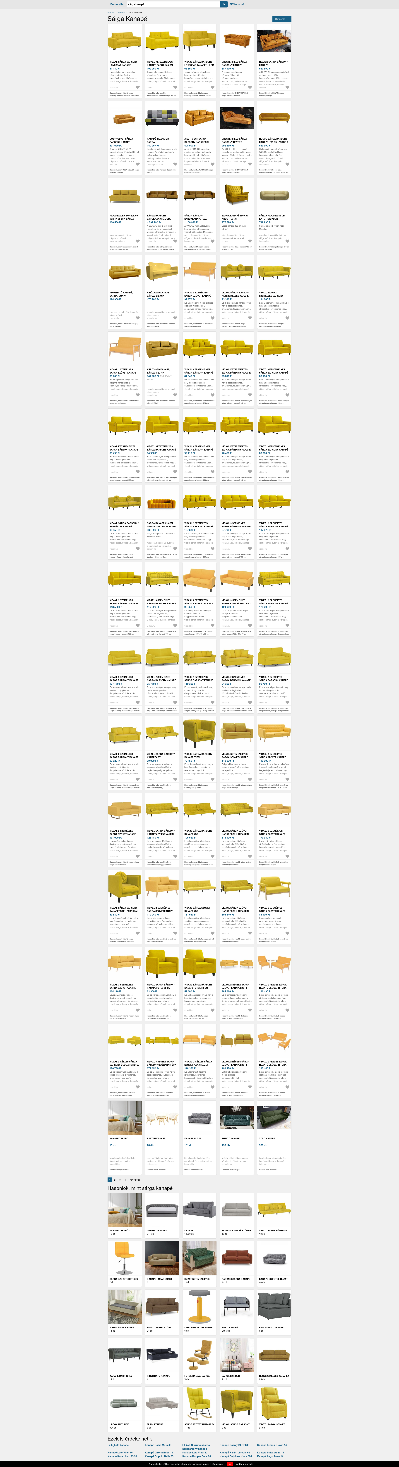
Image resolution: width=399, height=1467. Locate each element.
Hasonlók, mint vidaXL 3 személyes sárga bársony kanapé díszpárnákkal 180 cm (274, 634)
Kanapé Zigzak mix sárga (158, 140)
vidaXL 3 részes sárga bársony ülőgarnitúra (161, 1063)
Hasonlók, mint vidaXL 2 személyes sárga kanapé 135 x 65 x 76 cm (198, 632)
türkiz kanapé (231, 1138)
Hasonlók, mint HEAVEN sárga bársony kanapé (271, 94)
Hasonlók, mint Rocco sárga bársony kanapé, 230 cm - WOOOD (273, 171)
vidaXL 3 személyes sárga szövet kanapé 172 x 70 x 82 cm (272, 757)
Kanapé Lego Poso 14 (270, 1456)
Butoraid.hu (117, 4)
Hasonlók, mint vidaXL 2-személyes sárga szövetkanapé (124, 863)
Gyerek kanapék (157, 1230)
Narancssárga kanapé (236, 1278)
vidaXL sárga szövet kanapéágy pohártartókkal (197, 911)
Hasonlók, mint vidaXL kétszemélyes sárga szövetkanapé (237, 786)
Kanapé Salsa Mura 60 (158, 1445)
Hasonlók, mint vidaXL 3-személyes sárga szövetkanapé (273, 863)
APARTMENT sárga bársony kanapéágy (196, 140)
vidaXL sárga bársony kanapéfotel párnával (124, 909)
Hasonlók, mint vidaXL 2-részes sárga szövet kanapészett (235, 1017)
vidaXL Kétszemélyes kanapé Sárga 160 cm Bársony (160, 65)
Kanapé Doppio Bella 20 (196, 1456)
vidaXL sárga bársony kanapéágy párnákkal (161, 832)
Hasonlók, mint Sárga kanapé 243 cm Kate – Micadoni (274, 248)
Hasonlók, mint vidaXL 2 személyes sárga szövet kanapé (124, 401)
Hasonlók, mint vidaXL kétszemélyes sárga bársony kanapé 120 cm (199, 401)
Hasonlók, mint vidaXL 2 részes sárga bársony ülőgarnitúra (122, 1093)
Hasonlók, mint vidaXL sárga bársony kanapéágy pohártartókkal (198, 863)
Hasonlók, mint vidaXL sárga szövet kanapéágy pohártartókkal (199, 940)
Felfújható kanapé (118, 1445)
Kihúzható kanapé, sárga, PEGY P (158, 371)
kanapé (121, 12)
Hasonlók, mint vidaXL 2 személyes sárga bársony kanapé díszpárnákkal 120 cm (237, 710)
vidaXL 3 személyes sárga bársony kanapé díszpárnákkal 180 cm (273, 603)
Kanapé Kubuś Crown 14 (272, 1445)
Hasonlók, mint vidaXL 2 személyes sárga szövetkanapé (273, 940)
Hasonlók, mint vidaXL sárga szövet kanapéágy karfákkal (236, 863)
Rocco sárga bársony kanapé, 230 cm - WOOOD (273, 140)
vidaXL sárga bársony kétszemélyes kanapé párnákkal (236, 296)
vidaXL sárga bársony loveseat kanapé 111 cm (199, 63)
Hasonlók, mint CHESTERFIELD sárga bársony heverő (235, 171)
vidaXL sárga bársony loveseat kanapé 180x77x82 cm (123, 65)
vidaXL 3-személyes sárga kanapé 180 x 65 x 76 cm (236, 603)
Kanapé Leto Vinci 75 (120, 1452)
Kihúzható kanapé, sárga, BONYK (121, 294)
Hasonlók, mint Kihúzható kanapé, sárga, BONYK (124, 324)
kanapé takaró (119, 1138)
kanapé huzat (192, 1138)
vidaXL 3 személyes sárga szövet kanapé (197, 294)
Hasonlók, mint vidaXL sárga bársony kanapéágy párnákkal (159, 863)
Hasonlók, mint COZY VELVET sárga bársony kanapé (124, 171)
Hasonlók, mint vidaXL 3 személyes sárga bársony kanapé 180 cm (198, 555)
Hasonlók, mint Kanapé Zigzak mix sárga (161, 171)
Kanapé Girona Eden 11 (159, 1452)
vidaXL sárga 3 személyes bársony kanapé (271, 296)
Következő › (135, 1179)
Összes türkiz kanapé (230, 1169)
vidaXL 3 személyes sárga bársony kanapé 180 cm (198, 526)
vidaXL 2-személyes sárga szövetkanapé (123, 832)
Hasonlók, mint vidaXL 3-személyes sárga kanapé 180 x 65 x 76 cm (236, 632)
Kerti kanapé (230, 1327)
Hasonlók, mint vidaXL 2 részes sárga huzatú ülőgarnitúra (272, 1017)
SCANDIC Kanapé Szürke (236, 1230)
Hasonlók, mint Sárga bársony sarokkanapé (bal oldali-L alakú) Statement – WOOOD (197, 249)
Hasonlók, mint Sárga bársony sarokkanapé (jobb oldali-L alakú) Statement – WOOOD (160, 249)
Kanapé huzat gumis (159, 1278)
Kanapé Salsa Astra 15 (270, 1452)
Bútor (111, 12)
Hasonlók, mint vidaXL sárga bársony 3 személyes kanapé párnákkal (121, 557)
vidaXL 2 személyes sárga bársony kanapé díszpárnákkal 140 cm (161, 680)
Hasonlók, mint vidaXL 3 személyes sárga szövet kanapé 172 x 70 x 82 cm (273, 787)
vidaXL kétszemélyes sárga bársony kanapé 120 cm (198, 372)
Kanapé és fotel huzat (273, 1278)
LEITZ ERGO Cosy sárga (198, 1327)
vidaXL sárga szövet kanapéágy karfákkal (236, 832)
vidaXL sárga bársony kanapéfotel (198, 755)
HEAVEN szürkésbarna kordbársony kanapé (196, 1446)
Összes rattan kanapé (156, 1169)
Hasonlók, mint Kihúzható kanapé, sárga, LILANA (161, 324)
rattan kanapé (156, 1138)
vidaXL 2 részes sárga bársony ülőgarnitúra (124, 1063)
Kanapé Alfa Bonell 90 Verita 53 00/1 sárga (124, 217)
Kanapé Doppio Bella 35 (159, 1456)
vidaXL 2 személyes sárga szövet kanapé (123, 371)
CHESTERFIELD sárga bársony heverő (234, 140)
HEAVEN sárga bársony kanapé (273, 63)
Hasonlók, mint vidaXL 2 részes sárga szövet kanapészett (235, 1093)
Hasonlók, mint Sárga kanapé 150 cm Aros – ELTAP (237, 248)
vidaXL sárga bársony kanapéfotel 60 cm (161, 986)
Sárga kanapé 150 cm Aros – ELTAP (235, 217)
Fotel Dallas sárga (197, 1375)
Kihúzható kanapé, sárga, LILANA (158, 294)
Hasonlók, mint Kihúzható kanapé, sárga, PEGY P (161, 401)
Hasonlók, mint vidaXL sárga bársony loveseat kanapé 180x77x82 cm (124, 95)
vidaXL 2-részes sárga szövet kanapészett (235, 986)
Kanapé (188, 1230)
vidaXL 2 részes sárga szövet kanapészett (235, 1063)
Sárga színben (231, 1375)
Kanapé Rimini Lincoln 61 (235, 1452)
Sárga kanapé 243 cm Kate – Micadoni (272, 217)
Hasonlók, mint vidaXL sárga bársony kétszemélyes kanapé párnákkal (234, 326)
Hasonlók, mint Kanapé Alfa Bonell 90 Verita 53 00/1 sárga (124, 248)
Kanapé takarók (120, 1230)
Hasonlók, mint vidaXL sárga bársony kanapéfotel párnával (122, 940)
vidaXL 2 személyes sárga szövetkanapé (272, 909)
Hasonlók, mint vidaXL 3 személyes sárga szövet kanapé (198, 324)
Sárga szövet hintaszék (199, 1424)
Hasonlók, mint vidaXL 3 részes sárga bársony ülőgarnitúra (160, 1093)
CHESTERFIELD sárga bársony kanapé (234, 63)
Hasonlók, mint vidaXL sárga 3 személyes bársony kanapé (271, 324)
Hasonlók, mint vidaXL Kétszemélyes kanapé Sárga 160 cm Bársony (161, 95)
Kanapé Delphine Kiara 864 (236, 1456)
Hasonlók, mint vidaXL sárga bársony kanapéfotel (196, 786)
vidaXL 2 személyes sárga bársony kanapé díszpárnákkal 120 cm (236, 680)
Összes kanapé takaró (119, 1169)
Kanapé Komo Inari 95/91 (122, 1456)
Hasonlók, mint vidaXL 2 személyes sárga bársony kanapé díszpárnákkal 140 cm (162, 710)
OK (230, 1464)
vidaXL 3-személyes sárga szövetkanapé (272, 832)
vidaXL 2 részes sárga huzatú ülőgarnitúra (273, 986)
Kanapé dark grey (121, 1375)
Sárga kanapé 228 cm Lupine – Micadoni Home (161, 525)
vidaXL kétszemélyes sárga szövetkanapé (235, 755)
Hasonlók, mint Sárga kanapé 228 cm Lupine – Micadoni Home (162, 555)
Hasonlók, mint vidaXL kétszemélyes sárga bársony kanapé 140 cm (237, 401)
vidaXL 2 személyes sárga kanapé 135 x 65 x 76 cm (198, 603)
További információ (243, 1463)
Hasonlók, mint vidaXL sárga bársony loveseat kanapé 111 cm (197, 94)
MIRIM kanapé (155, 1424)
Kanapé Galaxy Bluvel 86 (234, 1445)
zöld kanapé (267, 1138)
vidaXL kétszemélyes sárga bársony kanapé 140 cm (236, 372)
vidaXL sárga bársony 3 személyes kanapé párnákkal (124, 526)
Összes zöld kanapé (267, 1169)
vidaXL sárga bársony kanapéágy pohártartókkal (198, 834)
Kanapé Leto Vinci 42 (194, 1452)
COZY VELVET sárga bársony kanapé (121, 140)
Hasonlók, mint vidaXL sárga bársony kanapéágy (159, 786)
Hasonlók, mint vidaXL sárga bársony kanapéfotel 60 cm (159, 1017)
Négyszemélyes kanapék (274, 1375)
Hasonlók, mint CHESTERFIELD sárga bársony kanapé (235, 94)
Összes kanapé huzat (193, 1169)
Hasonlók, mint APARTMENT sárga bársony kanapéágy (198, 171)
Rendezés (280, 18)
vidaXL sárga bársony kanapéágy (161, 755)
